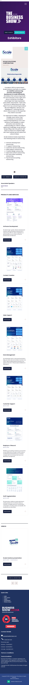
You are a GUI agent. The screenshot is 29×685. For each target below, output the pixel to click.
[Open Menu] (25, 3)
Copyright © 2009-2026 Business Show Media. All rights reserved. (14, 677)
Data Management (9, 355)
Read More (7, 240)
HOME (5, 596)
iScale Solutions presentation (12, 558)
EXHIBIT (5, 599)
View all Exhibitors (14, 578)
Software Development (10, 226)
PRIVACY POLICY (7, 602)
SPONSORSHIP (7, 600)
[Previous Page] (12, 583)
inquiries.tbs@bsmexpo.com (10, 636)
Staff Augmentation (9, 496)
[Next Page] (16, 583)
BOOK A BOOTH (19, 32)
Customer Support (9, 404)
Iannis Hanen (4, 186)
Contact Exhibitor (20, 176)
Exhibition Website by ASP (16, 681)
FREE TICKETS (9, 32)
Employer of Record (9, 445)
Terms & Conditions (6, 656)
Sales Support (7, 315)
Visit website (6, 176)
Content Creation (8, 275)
